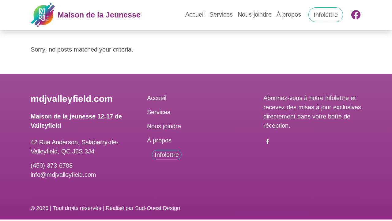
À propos (289, 14)
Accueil (195, 14)
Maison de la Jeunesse (99, 14)
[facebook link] (267, 141)
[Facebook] (355, 14)
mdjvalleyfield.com (72, 99)
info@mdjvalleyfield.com (63, 174)
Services (221, 14)
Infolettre (326, 14)
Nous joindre (255, 14)
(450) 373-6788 (52, 165)
